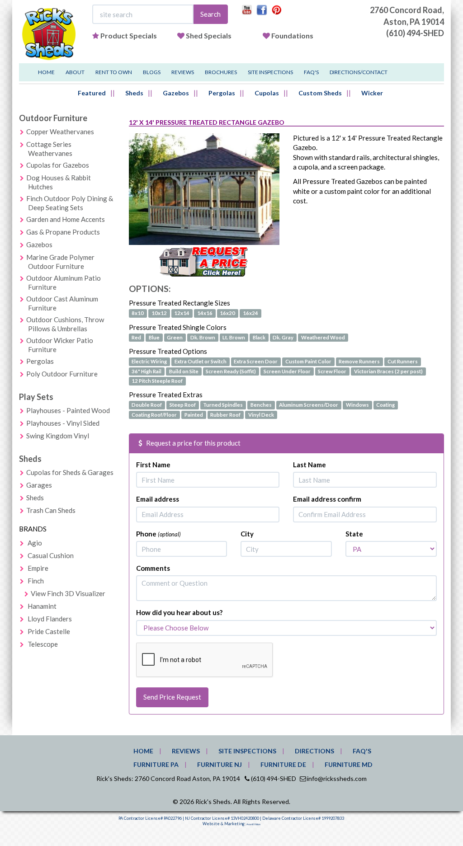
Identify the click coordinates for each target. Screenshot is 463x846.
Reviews (182, 72)
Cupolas (267, 93)
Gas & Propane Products (63, 232)
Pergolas (221, 93)
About (75, 72)
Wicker (372, 93)
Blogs (152, 72)
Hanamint (42, 606)
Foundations (292, 35)
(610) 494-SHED (415, 33)
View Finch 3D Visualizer (68, 593)
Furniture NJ (219, 764)
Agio (35, 543)
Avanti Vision (253, 824)
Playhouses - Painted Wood (68, 410)
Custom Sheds (320, 93)
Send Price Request (172, 697)
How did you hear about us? (179, 612)
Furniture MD (349, 764)
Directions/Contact (358, 72)
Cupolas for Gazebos (57, 165)
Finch (36, 581)
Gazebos (176, 93)
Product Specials (128, 35)
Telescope (43, 644)
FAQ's (311, 72)
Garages (39, 485)
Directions (314, 751)
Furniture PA (156, 764)
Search (210, 14)
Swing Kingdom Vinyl (57, 436)
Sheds (134, 93)
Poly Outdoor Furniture (62, 374)
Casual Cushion (51, 555)
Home (46, 72)
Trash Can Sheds (51, 510)
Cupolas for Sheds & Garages (69, 472)
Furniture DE (283, 764)
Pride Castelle (49, 631)
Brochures (221, 72)
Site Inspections (270, 72)
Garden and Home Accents (65, 219)
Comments (153, 568)
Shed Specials (209, 35)
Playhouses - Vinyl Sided (62, 423)
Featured (92, 93)
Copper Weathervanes (60, 131)
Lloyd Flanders (50, 619)
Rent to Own (113, 72)
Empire (38, 568)
